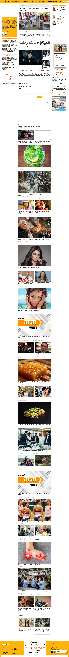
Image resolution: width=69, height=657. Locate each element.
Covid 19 (33, 92)
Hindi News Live (41, 647)
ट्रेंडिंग (9, 38)
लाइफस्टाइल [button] (44, 1)
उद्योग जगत (64, 86)
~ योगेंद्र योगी (59, 19)
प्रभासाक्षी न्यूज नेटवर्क (22, 31)
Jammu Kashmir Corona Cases (25, 92)
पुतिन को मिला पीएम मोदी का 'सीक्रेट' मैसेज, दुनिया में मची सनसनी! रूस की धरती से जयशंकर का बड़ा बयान (26, 629)
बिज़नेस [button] (19, 1)
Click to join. (30, 86)
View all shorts (60, 69)
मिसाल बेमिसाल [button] (38, 1)
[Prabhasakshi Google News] (49, 31)
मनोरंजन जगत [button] (50, 1)
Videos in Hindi (34, 647)
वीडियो (3, 648)
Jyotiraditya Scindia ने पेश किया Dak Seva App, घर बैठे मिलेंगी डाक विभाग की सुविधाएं (59, 89)
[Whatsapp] (27, 84)
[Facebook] (49, 16)
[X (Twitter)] (49, 18)
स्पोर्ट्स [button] (24, 1)
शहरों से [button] (32, 1)
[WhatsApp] (49, 20)
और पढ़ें (15, 87)
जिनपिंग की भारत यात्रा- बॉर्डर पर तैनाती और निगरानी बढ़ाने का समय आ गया (61, 22)
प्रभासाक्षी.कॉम (27, 644)
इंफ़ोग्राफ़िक (4, 649)
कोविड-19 (28, 41)
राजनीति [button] (55, 1)
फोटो (3, 647)
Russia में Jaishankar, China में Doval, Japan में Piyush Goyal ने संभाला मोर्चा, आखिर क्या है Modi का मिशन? (61, 9)
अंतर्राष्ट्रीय (16, 1)
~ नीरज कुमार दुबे (60, 13)
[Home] (20, 5)
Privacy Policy (14, 650)
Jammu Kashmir (39, 92)
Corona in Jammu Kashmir (33, 90)
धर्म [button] (59, 1)
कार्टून (3, 651)
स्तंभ (59, 5)
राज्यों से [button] (27, 1)
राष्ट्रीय (13, 1)
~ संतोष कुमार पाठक (60, 25)
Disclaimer (14, 648)
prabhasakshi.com (38, 648)
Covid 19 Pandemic (23, 90)
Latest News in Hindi (36, 645)
